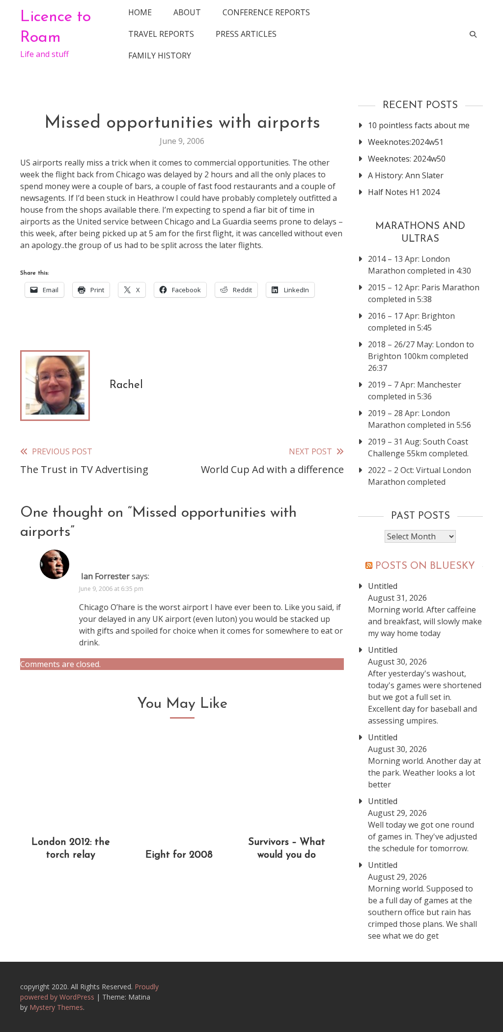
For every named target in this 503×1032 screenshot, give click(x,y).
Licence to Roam (55, 27)
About (187, 12)
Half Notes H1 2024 (404, 192)
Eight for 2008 (179, 855)
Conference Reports (266, 12)
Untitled (382, 586)
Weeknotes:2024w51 (406, 142)
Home (140, 12)
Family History (159, 55)
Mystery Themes (56, 1007)
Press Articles (246, 33)
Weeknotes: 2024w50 (407, 158)
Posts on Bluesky (425, 566)
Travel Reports (161, 33)
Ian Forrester (105, 576)
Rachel (126, 385)
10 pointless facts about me (419, 125)
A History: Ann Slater (406, 175)
